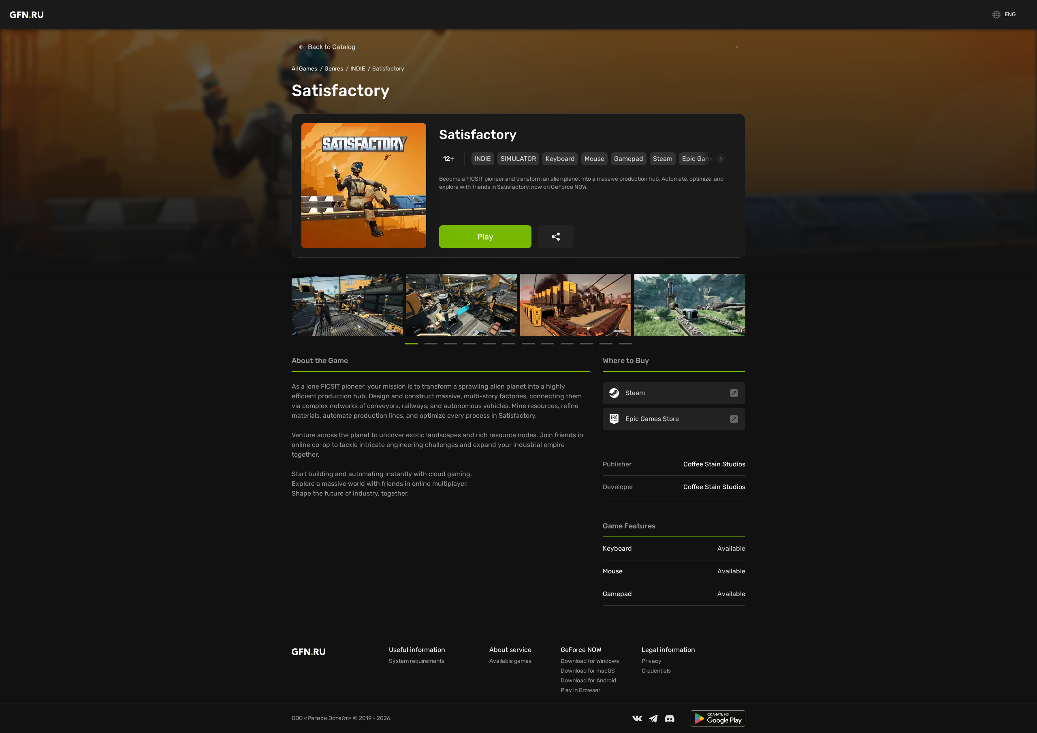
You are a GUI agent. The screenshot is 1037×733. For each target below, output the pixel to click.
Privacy (651, 661)
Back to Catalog (332, 47)
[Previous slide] (301, 305)
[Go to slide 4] (470, 344)
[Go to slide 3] (450, 344)
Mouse (594, 158)
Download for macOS (588, 671)
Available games (510, 661)
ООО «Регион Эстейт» (322, 718)
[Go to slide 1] (411, 344)
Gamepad (628, 158)
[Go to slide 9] (567, 344)
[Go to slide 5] (489, 344)
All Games (304, 68)
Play (485, 236)
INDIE (357, 68)
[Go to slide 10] (586, 344)
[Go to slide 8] (547, 344)
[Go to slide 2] (431, 344)
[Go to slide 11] (606, 344)
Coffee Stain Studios (714, 464)
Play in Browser (580, 690)
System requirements (416, 661)
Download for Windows (590, 661)
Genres (333, 68)
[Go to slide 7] (528, 344)
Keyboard (560, 158)
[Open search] (737, 47)
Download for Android (588, 680)
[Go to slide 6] (508, 344)
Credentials (656, 671)
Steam (662, 158)
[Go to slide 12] (625, 344)
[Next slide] (712, 158)
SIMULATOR (518, 158)
